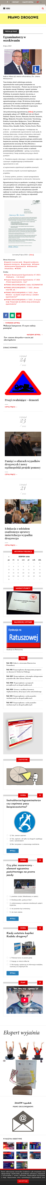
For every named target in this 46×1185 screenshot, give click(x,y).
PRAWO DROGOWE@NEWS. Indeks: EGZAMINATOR (24, 285)
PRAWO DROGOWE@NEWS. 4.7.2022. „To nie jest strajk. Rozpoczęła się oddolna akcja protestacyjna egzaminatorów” (23, 302)
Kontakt (16, 2)
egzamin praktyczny (32, 262)
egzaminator (27, 264)
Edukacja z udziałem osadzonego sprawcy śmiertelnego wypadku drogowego (19, 533)
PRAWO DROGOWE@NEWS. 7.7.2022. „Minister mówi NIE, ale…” (22, 289)
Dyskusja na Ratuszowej (15, 650)
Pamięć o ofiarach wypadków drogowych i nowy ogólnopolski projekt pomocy (23, 464)
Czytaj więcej (11, 407)
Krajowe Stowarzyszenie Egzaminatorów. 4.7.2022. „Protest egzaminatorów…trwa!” (23, 281)
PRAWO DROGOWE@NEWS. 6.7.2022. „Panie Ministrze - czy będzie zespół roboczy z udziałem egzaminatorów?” (22, 295)
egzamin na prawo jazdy (14, 262)
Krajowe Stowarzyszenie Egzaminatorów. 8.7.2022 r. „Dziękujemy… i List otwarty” (23, 276)
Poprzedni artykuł (11, 323)
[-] (21, 1146)
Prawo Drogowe (23, 17)
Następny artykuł (35, 335)
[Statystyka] (25, 775)
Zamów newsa (27, 2)
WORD (18, 268)
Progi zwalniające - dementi (22, 400)
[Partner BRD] (23, 1077)
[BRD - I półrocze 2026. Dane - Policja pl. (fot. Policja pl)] (8, 1146)
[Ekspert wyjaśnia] (23, 1048)
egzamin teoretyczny (13, 264)
